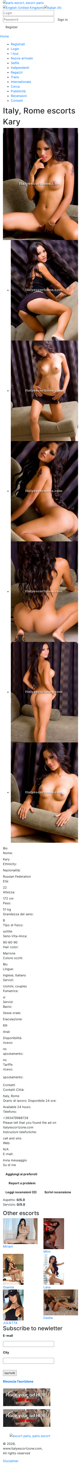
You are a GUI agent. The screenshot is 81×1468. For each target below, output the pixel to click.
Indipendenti (20, 68)
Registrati (18, 44)
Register (12, 27)
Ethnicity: (10, 864)
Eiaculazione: (12, 1019)
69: (5, 1025)
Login (15, 49)
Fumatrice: (10, 991)
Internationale (21, 82)
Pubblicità (18, 91)
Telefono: (10, 1112)
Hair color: (10, 947)
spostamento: (13, 1054)
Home (4, 36)
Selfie (15, 63)
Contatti (17, 100)
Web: (6, 1143)
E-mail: (8, 1154)
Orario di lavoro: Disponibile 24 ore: (29, 1101)
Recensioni (19, 96)
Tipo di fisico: (13, 925)
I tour (15, 53)
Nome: (8, 853)
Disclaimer (10, 1461)
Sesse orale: (12, 1013)
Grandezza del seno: (18, 914)
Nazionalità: (11, 870)
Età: (6, 881)
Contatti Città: (13, 1090)
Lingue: (8, 969)
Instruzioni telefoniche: (20, 1132)
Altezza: (9, 892)
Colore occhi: (13, 958)
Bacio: (7, 1007)
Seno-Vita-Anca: (15, 936)
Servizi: (8, 980)
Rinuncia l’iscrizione (18, 1381)
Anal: (6, 1032)
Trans (15, 77)
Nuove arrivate (22, 58)
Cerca (15, 86)
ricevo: (8, 1043)
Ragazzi (17, 72)
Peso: (7, 903)
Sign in (63, 20)
